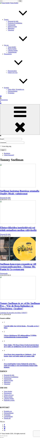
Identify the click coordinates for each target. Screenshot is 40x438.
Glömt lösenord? (9, 155)
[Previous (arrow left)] (1, 437)
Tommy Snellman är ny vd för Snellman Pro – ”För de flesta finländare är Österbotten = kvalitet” (20, 306)
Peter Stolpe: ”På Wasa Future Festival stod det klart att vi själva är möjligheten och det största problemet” (21, 345)
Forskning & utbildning (15, 23)
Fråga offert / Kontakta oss (16, 89)
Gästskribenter (12, 52)
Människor (11, 28)
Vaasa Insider (14, 3)
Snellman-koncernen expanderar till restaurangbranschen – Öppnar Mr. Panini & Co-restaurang (18, 267)
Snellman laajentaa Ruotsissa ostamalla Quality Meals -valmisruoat (19, 192)
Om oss (6, 45)
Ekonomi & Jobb (13, 21)
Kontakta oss (8, 411)
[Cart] (0, 96)
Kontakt (6, 87)
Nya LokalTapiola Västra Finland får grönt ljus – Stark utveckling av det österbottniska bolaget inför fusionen (21, 365)
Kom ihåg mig (6, 146)
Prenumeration (12, 71)
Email (2, 139)
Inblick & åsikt (12, 26)
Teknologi (11, 30)
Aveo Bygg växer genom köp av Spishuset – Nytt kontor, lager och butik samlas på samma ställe (20, 355)
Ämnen (6, 19)
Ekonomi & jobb (9, 375)
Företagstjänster (12, 91)
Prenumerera (4, 100)
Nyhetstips (11, 93)
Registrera (7, 153)
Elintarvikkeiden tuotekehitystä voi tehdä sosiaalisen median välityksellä (18, 228)
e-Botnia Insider (13, 50)
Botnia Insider (12, 49)
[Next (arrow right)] (2, 437)
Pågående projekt (9, 400)
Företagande (11, 25)
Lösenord (3, 142)
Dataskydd (7, 418)
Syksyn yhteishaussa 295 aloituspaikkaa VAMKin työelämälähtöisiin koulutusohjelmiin (20, 336)
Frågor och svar (12, 72)
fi (0, 101)
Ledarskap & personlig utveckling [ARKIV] (13, 313)
